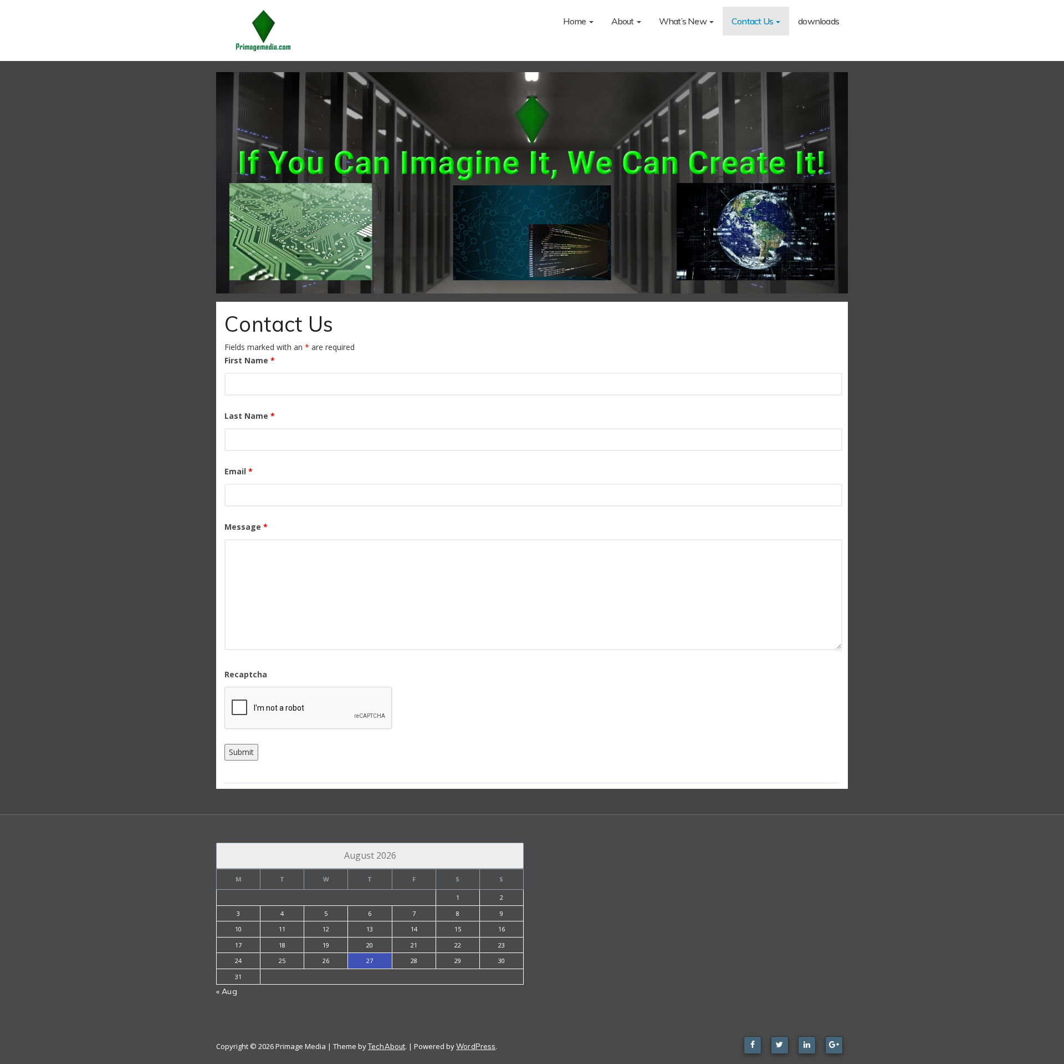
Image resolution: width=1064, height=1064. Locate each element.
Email (238, 471)
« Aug (226, 991)
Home (575, 21)
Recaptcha (245, 674)
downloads (818, 21)
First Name (249, 360)
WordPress (475, 1046)
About (623, 21)
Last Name (249, 416)
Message (246, 526)
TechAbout (386, 1046)
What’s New (683, 21)
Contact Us (753, 21)
